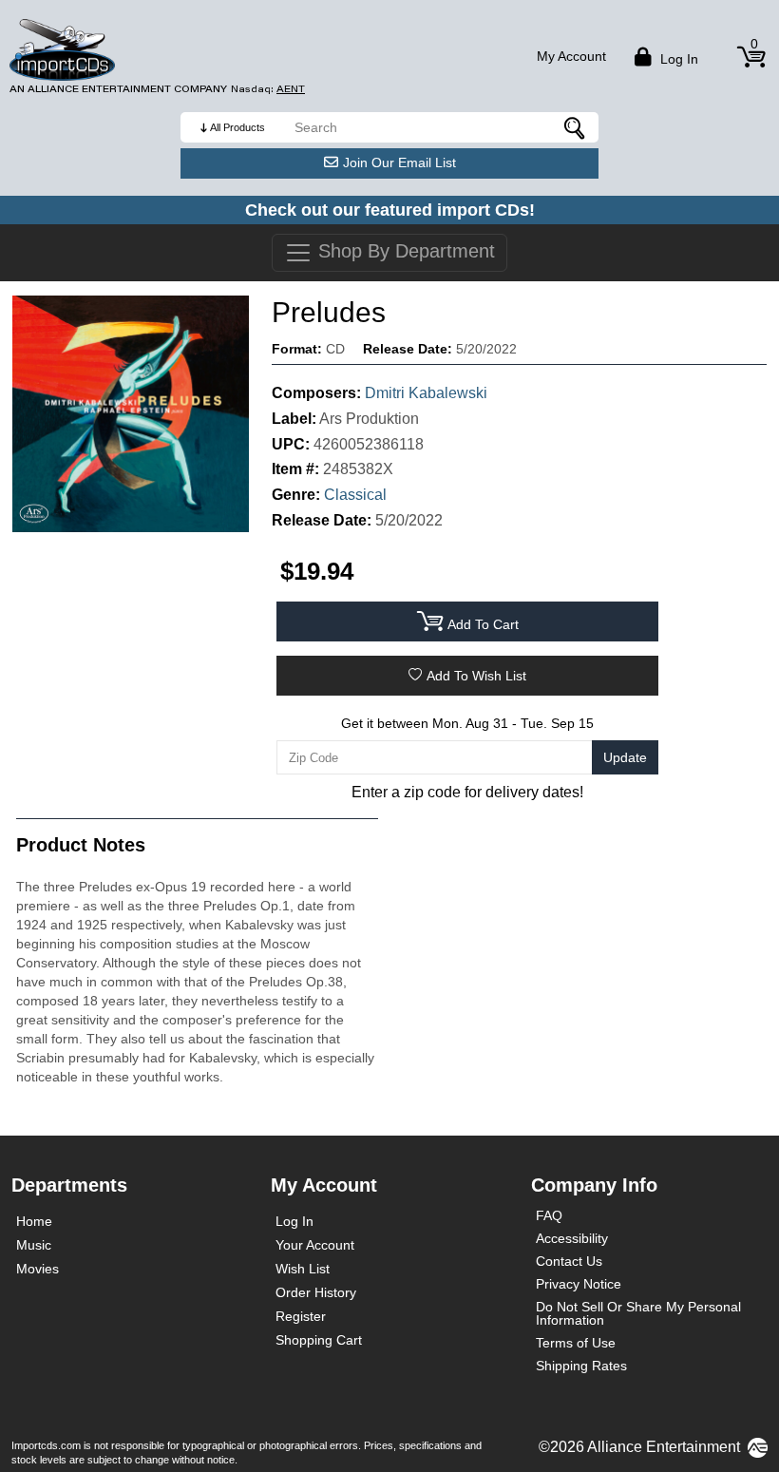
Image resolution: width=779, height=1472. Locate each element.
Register (301, 1316)
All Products (237, 127)
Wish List (303, 1268)
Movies (37, 1268)
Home (34, 1221)
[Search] (574, 127)
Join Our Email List (399, 162)
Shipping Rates (581, 1365)
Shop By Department (404, 250)
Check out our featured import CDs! (390, 210)
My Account (571, 56)
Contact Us (569, 1261)
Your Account (315, 1244)
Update (625, 757)
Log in (677, 59)
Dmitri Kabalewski (426, 393)
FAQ (549, 1215)
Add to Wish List (476, 675)
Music (33, 1244)
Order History (316, 1292)
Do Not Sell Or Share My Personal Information (638, 1313)
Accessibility (572, 1238)
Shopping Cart (319, 1340)
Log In (295, 1221)
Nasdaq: (268, 89)
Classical (355, 495)
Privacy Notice (578, 1283)
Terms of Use (576, 1342)
